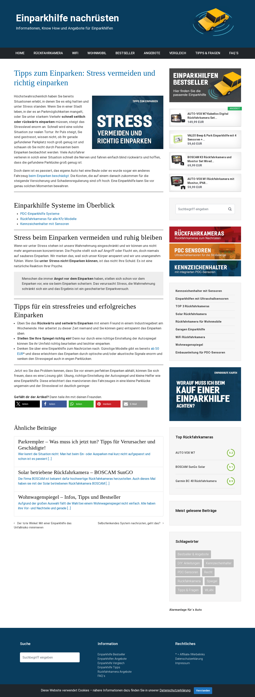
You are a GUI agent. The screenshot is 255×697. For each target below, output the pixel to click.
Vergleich (177, 53)
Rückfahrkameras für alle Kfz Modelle (48, 219)
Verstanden (203, 690)
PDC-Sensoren (188, 572)
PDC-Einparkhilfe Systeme (39, 214)
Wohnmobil (96, 53)
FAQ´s (233, 53)
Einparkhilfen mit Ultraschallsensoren (202, 298)
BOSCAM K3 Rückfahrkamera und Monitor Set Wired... (209, 159)
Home (20, 53)
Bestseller (125, 53)
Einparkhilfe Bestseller (111, 654)
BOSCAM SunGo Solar (190, 467)
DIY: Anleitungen (189, 563)
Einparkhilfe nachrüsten (67, 18)
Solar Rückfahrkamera (191, 314)
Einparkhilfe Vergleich (111, 663)
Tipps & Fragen (207, 53)
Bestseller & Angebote (193, 554)
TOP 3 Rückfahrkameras (192, 306)
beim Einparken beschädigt (49, 176)
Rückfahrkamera (48, 53)
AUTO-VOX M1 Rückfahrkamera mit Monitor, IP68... (210, 181)
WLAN (209, 590)
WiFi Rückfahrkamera (190, 337)
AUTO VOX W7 (185, 453)
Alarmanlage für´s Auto (185, 610)
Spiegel (212, 581)
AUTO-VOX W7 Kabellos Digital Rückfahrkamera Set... (207, 115)
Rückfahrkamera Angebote (114, 671)
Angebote (152, 53)
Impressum (182, 663)
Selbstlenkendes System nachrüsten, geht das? (129, 523)
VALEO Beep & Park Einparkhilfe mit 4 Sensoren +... (211, 137)
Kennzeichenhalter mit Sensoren (44, 224)
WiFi (75, 53)
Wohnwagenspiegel (189, 345)
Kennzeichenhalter (218, 563)
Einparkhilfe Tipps (109, 667)
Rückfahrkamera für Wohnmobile (199, 321)
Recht (208, 572)
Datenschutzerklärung (189, 659)
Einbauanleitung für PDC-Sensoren (200, 352)
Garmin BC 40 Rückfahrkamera (196, 481)
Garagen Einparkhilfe (190, 329)
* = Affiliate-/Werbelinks (190, 654)
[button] (27, 404)
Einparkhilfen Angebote (112, 659)
